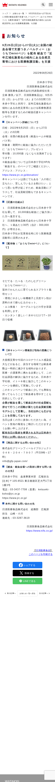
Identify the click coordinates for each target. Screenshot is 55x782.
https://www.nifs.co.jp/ (39, 530)
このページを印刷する (41, 554)
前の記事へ (11, 593)
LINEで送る (29, 581)
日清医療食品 (43, 550)
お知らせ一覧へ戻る (27, 593)
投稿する (29, 573)
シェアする (29, 565)
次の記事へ (43, 593)
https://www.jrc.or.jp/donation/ (20, 175)
